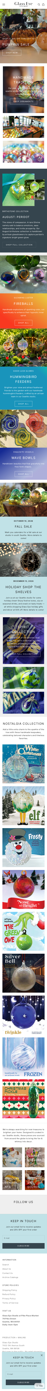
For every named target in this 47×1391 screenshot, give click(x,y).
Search (5, 1264)
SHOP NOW (12, 53)
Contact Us (7, 1273)
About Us (6, 1269)
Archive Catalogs (10, 1277)
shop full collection (19, 245)
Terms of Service (10, 1303)
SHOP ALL (23, 323)
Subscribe (23, 1382)
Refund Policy (8, 1294)
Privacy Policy (9, 1298)
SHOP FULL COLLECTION (23, 654)
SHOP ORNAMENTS (23, 101)
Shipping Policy (9, 1290)
